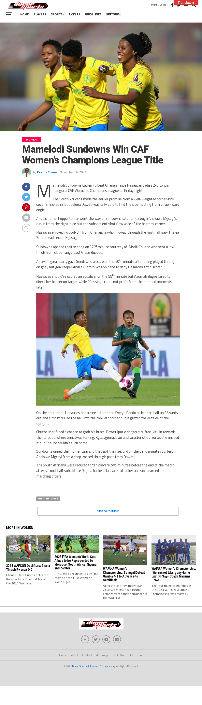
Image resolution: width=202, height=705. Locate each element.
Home (24, 14)
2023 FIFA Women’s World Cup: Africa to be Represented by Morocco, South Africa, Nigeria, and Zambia (75, 562)
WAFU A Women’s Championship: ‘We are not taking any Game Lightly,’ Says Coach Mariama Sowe (174, 574)
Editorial (113, 14)
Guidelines (93, 14)
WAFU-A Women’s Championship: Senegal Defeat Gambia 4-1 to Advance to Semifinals (124, 574)
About (75, 655)
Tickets (74, 14)
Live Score (136, 655)
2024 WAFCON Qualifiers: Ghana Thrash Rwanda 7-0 (28, 567)
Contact (87, 655)
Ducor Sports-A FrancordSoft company (93, 666)
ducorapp (102, 655)
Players (40, 14)
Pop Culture (119, 655)
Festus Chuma (47, 172)
